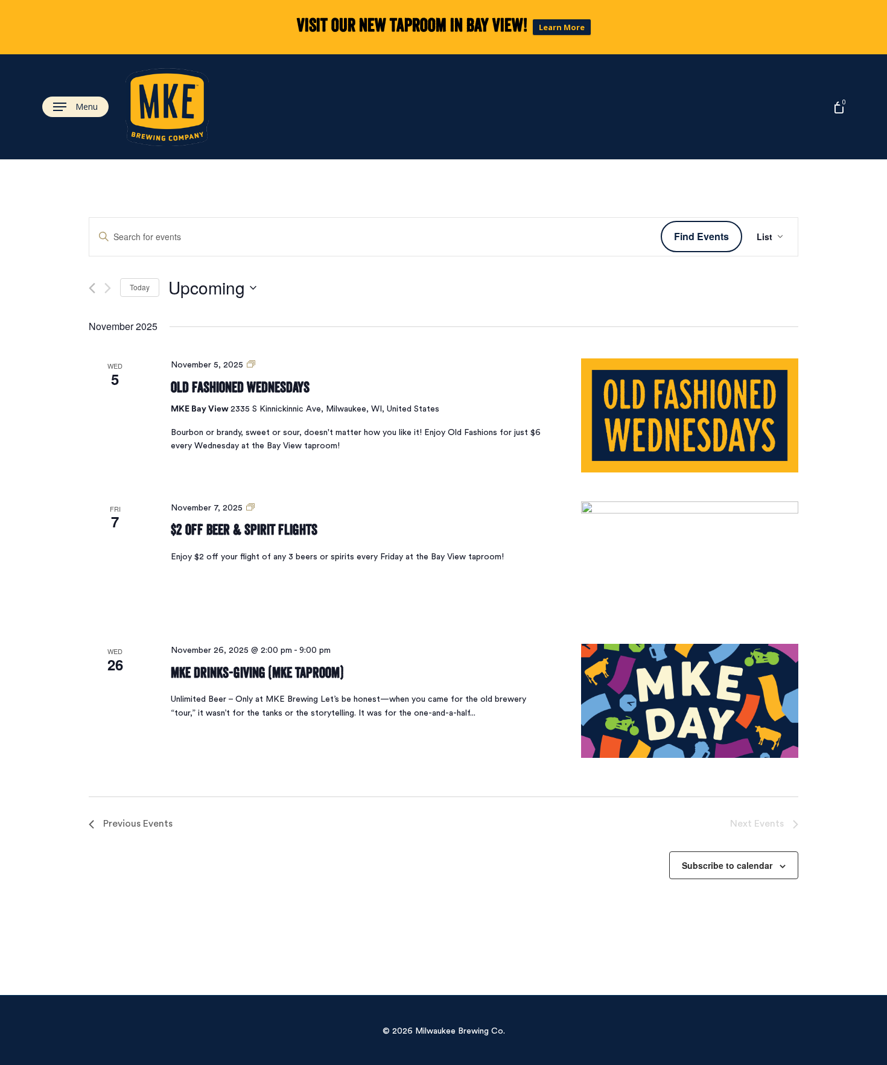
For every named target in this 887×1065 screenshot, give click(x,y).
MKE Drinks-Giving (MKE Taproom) (257, 672)
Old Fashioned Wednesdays (240, 387)
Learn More (562, 27)
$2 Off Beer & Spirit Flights (244, 529)
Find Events (701, 236)
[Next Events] (107, 288)
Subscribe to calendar (727, 865)
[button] (75, 107)
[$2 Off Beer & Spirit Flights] (689, 558)
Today (140, 287)
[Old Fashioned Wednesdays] (689, 415)
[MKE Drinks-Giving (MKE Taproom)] (689, 701)
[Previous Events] (92, 288)
